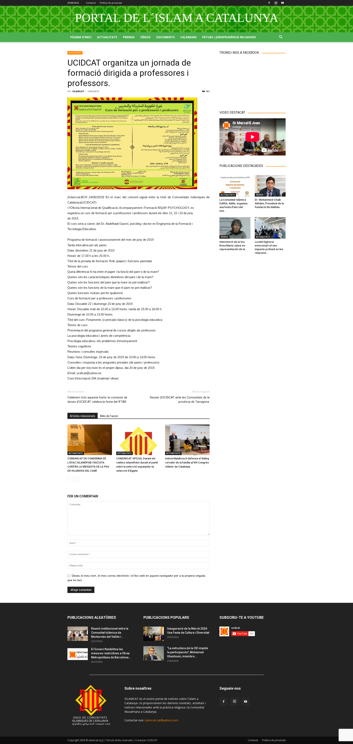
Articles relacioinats (82, 416)
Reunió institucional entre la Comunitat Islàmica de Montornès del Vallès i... (109, 632)
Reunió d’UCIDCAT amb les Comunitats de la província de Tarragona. (180, 400)
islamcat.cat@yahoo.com (161, 720)
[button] (281, 37)
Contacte (91, 2)
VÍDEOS (145, 37)
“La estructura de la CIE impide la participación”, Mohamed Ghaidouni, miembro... (187, 652)
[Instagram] (276, 3)
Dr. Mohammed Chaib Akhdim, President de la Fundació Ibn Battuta (269, 203)
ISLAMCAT (78, 91)
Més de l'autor (109, 416)
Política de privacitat (111, 2)
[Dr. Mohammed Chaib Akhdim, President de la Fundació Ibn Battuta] (270, 186)
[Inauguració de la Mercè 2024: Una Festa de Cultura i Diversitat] (153, 634)
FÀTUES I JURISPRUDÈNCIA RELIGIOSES (229, 37)
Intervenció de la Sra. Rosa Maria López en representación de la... (233, 245)
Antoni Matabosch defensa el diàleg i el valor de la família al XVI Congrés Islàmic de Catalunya (187, 462)
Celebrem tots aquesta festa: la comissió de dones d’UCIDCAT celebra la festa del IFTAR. (97, 400)
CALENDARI (188, 37)
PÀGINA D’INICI (80, 37)
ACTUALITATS (107, 37)
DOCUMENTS (165, 37)
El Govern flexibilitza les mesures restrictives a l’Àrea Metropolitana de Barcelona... (111, 653)
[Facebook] (269, 3)
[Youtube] (282, 3)
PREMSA (129, 37)
